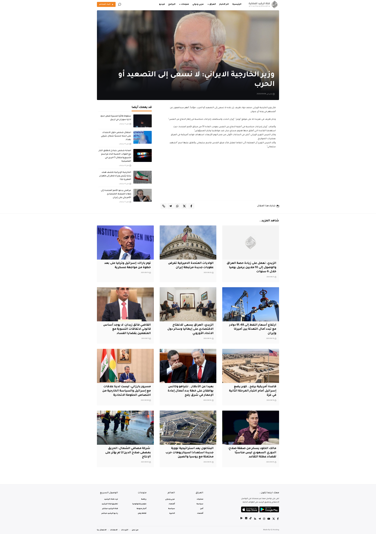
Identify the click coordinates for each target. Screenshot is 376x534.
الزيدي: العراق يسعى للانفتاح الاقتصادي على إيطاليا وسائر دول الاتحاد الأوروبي (190, 329)
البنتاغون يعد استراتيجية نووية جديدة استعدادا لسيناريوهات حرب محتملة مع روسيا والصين (190, 453)
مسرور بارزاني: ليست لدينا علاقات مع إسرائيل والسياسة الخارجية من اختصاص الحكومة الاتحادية (126, 391)
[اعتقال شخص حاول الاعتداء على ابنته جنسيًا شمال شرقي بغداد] (142, 137)
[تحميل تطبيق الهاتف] (260, 509)
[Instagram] (264, 519)
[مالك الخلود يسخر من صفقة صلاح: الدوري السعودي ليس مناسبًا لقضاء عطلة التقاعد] (250, 428)
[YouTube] (269, 519)
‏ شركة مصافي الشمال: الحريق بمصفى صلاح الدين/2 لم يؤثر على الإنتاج (128, 453)
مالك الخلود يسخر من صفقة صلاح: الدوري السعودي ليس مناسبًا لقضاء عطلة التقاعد (252, 453)
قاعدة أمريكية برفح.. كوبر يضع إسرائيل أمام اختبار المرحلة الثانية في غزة (252, 391)
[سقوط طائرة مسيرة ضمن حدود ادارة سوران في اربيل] (142, 120)
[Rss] (255, 519)
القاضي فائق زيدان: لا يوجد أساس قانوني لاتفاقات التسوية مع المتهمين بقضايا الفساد (127, 329)
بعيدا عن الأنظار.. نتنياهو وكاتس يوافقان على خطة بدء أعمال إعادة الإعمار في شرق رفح (191, 391)
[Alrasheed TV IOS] (246, 519)
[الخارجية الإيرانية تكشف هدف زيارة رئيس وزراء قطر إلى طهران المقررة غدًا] (142, 177)
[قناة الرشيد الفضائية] (262, 4)
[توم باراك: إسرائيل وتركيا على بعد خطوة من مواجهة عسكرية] (125, 242)
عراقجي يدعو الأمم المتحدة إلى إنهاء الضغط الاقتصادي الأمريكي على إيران (116, 194)
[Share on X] (184, 206)
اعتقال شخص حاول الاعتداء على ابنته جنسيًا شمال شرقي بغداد (116, 136)
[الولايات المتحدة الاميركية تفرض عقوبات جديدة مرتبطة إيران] (188, 242)
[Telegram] (259, 519)
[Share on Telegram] (170, 206)
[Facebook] (278, 519)
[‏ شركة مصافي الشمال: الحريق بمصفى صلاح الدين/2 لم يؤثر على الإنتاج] (125, 428)
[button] (119, 4)
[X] (273, 519)
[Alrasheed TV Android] (241, 519)
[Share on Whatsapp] (177, 206)
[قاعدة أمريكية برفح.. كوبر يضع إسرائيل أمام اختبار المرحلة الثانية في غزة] (250, 366)
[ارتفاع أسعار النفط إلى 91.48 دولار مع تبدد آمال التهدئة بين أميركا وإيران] (250, 304)
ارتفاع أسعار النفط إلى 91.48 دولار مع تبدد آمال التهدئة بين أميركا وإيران (252, 329)
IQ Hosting (275, 530)
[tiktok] (250, 519)
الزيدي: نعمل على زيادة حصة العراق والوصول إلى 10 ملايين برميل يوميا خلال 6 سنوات (251, 267)
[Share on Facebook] (191, 206)
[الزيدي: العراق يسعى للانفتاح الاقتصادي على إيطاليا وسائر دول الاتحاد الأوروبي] (188, 304)
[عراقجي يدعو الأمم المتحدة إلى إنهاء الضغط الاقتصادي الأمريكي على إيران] (142, 195)
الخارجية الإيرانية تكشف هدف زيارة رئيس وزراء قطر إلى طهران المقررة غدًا (115, 176)
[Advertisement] (220, 174)
